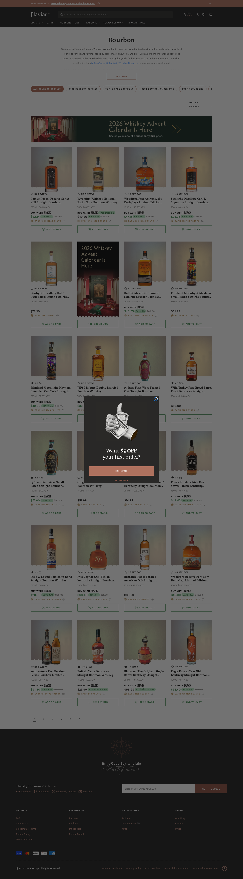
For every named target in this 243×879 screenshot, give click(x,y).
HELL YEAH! (121, 471)
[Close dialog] (155, 399)
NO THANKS (121, 480)
